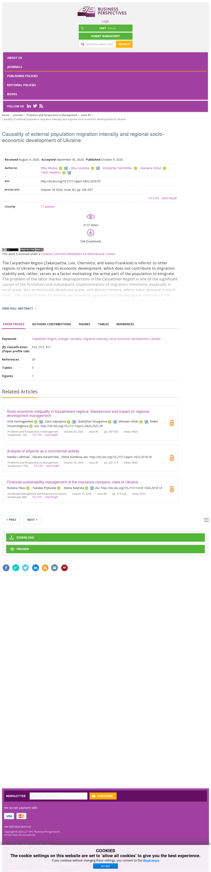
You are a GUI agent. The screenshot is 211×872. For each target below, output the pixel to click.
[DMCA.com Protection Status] (31, 250)
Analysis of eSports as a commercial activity (43, 450)
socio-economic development (129, 339)
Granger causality (69, 339)
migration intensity (95, 339)
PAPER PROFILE (14, 324)
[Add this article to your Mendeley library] (64, 568)
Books (12, 94)
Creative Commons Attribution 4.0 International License (78, 254)
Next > (32, 520)
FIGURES (84, 324)
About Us (14, 58)
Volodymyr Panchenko (117, 168)
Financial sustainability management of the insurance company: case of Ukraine (72, 481)
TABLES (103, 324)
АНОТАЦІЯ (169, 198)
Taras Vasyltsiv (51, 172)
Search (124, 44)
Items (107, 28)
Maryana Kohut (151, 168)
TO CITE (153, 198)
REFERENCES (125, 324)
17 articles (47, 207)
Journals (14, 67)
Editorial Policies (21, 85)
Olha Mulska (49, 168)
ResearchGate (15, 567)
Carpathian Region (44, 339)
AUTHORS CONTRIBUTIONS (51, 324)
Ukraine (156, 339)
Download (25, 537)
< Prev (11, 520)
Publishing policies (22, 76)
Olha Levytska (79, 168)
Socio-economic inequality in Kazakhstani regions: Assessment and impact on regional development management (78, 413)
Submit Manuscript (105, 36)
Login (105, 21)
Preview (22, 549)
